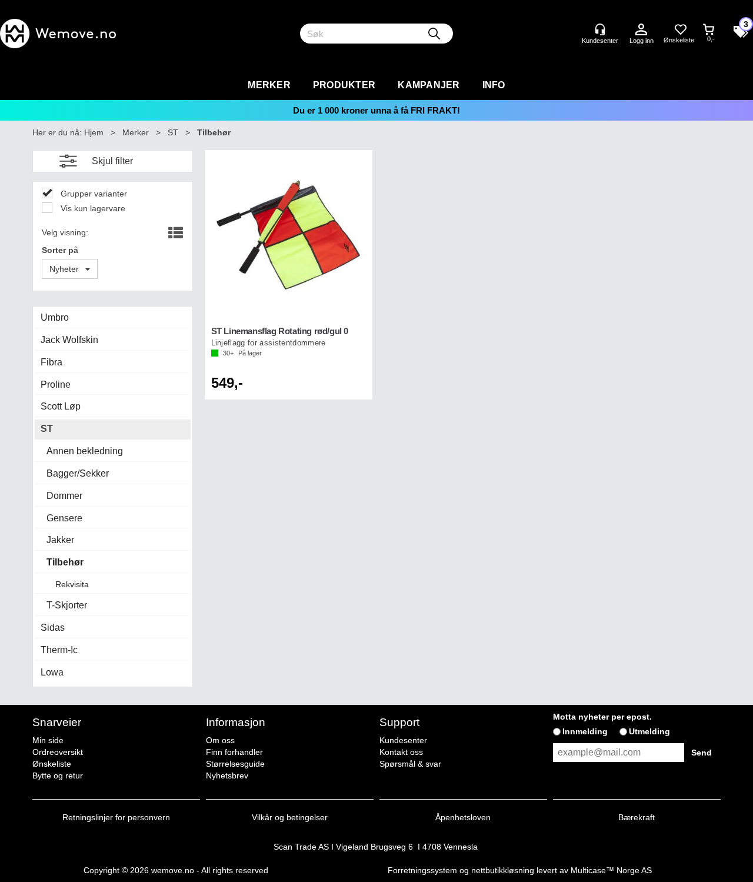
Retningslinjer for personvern (116, 817)
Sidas (53, 628)
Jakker (60, 540)
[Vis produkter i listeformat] (174, 233)
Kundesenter (403, 740)
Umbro (55, 317)
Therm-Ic (59, 650)
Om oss (220, 740)
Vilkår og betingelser (290, 817)
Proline (56, 385)
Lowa (52, 672)
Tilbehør (214, 132)
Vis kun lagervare (91, 208)
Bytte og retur (57, 775)
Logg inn (641, 30)
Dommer (64, 496)
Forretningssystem (422, 870)
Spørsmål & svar (410, 763)
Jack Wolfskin (69, 340)
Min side (48, 740)
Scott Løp (61, 406)
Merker (269, 85)
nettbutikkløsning (502, 870)
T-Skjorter (66, 605)
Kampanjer (428, 85)
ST (173, 132)
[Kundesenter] (600, 29)
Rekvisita (72, 584)
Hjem (94, 132)
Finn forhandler (234, 752)
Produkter (344, 85)
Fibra (51, 362)
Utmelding (649, 731)
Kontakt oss (401, 752)
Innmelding (585, 731)
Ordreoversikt (57, 752)
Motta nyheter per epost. (602, 716)
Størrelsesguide (235, 763)
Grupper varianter (92, 193)
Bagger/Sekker (77, 473)
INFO (493, 85)
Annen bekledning (84, 451)
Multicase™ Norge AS (611, 870)
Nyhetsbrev (227, 775)
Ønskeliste (51, 763)
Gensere (64, 518)
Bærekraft (636, 817)
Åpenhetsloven (463, 817)
